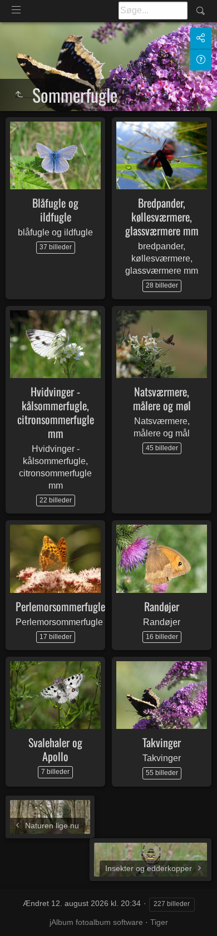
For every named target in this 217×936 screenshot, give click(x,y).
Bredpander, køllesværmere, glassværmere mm (162, 216)
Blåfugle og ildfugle (55, 209)
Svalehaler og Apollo (55, 749)
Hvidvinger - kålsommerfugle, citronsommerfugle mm (55, 412)
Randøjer (161, 606)
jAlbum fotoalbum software (96, 922)
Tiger (159, 922)
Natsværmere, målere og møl (162, 398)
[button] (22, 913)
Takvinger (161, 742)
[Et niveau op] (18, 94)
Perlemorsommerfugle (60, 606)
